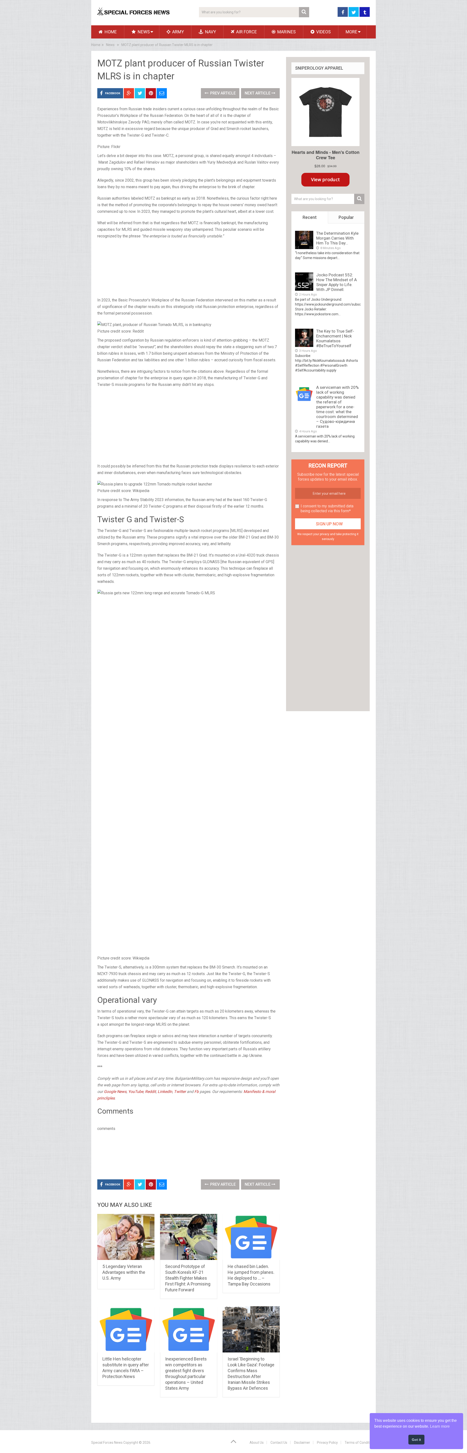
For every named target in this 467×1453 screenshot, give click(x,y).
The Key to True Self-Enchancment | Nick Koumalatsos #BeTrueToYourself (335, 338)
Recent (310, 217)
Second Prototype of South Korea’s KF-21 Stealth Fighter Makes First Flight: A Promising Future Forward (187, 1278)
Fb (196, 1091)
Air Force (246, 31)
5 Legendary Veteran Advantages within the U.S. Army (123, 1272)
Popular (346, 217)
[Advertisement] (188, 268)
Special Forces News (107, 1442)
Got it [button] (416, 1440)
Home (110, 31)
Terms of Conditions (360, 1442)
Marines (286, 31)
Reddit (150, 1091)
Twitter (180, 1091)
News (143, 31)
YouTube (135, 1091)
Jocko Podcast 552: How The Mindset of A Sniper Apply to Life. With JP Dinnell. (336, 282)
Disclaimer (302, 1442)
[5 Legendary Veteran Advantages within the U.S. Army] (125, 1237)
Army (177, 31)
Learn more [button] (440, 1426)
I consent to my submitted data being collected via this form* (327, 508)
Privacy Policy (327, 1442)
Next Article (258, 93)
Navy (210, 31)
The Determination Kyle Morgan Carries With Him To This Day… (337, 238)
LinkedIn (165, 1091)
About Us (257, 1442)
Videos (323, 31)
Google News (115, 1091)
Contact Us (278, 1442)
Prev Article (222, 93)
